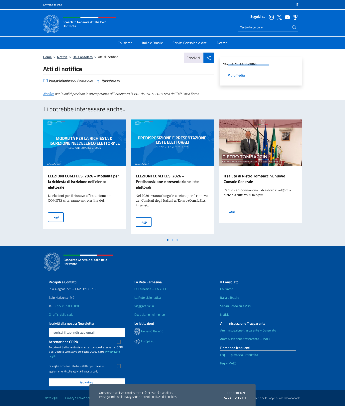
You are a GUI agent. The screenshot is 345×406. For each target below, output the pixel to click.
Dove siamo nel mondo (149, 314)
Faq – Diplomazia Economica (239, 354)
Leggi (58, 217)
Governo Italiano (52, 5)
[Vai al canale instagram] (270, 16)
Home (47, 56)
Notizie (62, 56)
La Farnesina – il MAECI (150, 289)
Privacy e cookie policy (79, 398)
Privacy (109, 351)
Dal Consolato (83, 56)
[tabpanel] (84, 177)
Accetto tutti (235, 397)
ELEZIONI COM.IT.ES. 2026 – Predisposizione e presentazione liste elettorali (167, 181)
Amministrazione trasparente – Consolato (248, 330)
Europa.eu (147, 341)
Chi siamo (226, 289)
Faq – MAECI (228, 363)
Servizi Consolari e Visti (235, 306)
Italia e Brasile (229, 297)
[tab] (168, 240)
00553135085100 (66, 306)
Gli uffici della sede (61, 314)
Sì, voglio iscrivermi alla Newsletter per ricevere (76, 366)
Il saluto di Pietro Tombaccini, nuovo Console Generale (254, 179)
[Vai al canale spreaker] (294, 16)
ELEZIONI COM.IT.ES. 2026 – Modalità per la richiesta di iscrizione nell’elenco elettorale (83, 181)
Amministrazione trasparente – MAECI (246, 338)
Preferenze (236, 393)
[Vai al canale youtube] (286, 16)
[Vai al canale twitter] (278, 16)
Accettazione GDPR (63, 341)
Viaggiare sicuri (144, 306)
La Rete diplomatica (147, 297)
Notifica (48, 94)
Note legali (51, 398)
